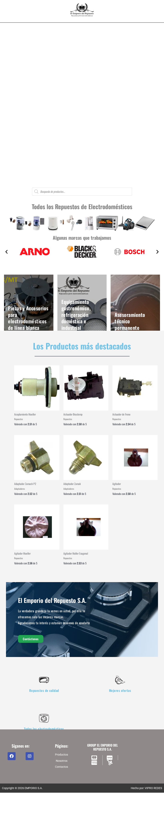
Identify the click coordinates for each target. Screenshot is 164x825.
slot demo (20, 815)
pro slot (97, 815)
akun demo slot (48, 815)
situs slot (16, 801)
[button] (6, 119)
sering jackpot (101, 820)
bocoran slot (84, 815)
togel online (109, 815)
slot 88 (97, 801)
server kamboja (139, 815)
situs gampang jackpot (50, 820)
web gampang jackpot (78, 820)
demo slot (32, 815)
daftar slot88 (84, 801)
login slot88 (68, 801)
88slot (48, 801)
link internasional (121, 820)
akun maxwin (67, 815)
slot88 (56, 801)
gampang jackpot (24, 820)
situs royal (123, 815)
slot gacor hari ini (32, 801)
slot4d (6, 801)
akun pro (7, 815)
